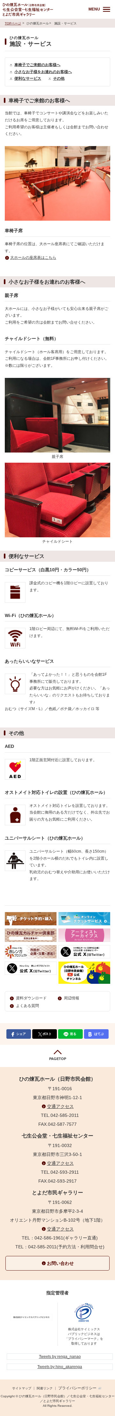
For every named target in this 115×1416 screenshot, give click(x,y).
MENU (94, 9)
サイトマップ (21, 1388)
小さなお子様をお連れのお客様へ (43, 72)
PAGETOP (57, 1059)
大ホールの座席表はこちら (33, 257)
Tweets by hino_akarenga (59, 1367)
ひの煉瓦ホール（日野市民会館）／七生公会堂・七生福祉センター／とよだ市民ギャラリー (41, 9)
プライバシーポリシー (77, 1388)
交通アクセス (60, 1106)
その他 (59, 78)
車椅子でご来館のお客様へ (37, 65)
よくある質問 (27, 1005)
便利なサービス (27, 78)
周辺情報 (71, 998)
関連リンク (45, 1388)
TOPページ (13, 23)
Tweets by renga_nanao (60, 1356)
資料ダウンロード (31, 998)
